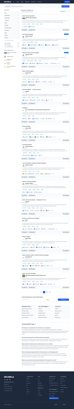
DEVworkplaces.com (8, 386)
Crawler (62, 389)
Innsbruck (40, 385)
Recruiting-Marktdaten (54, 391)
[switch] (18, 43)
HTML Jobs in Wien (25, 313)
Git (27, 387)
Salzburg (39, 383)
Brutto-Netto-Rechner (53, 383)
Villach (39, 393)
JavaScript (29, 383)
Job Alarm (39, 1)
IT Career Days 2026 (8, 388)
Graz (39, 381)
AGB (61, 383)
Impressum (62, 381)
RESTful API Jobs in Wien (27, 308)
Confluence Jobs (41, 315)
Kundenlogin (51, 395)
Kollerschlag (57, 317)
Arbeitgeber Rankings (53, 385)
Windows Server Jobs (42, 317)
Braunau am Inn (58, 310)
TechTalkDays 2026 (8, 390)
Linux (28, 381)
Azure (28, 389)
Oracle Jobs (40, 310)
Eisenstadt (57, 313)
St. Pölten (40, 395)
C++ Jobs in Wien (25, 317)
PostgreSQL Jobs (41, 313)
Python (28, 378)
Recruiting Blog (52, 393)
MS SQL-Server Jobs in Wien (27, 315)
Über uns (62, 378)
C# (27, 385)
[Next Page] (50, 292)
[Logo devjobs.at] (7, 1)
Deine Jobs (27, 1)
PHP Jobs (40, 308)
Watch (22, 1)
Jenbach (56, 315)
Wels (39, 390)
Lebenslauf (33, 1)
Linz (32, 10)
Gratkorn (57, 308)
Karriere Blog (52, 378)
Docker (28, 391)
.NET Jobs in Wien (25, 310)
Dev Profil (51, 381)
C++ (27, 393)
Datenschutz (63, 385)
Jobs (14, 1)
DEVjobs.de (6, 384)
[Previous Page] (41, 292)
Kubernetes (24, 10)
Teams (17, 1)
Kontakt (62, 391)
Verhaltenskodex (63, 387)
